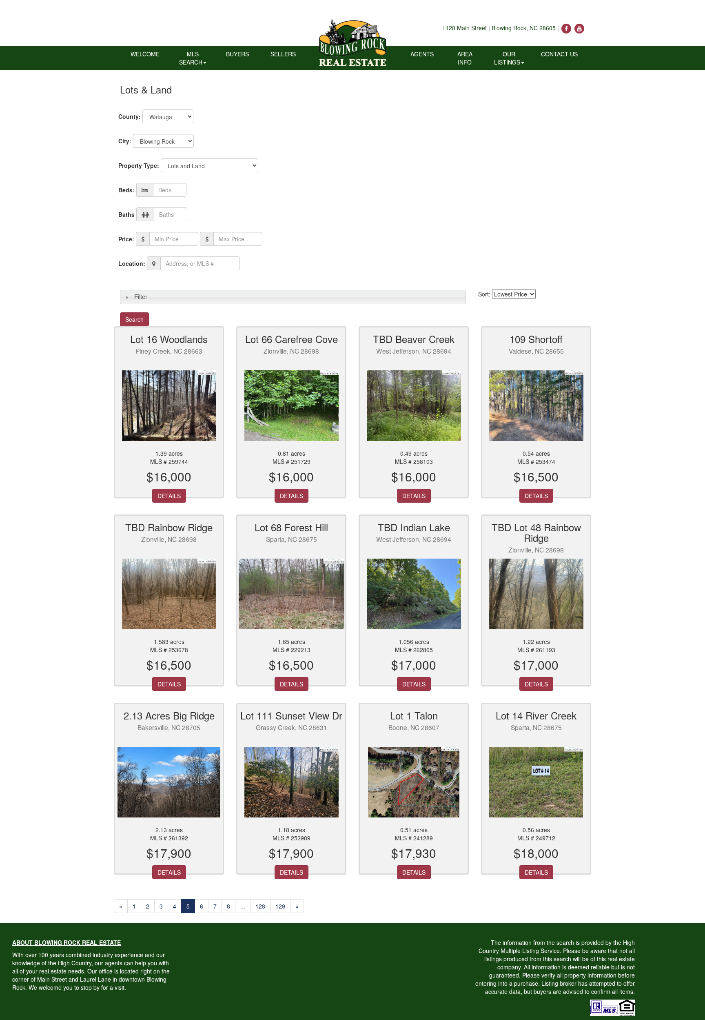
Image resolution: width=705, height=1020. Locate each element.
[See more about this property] (169, 405)
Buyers (237, 54)
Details (169, 496)
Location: (131, 263)
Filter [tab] (140, 296)
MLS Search (190, 58)
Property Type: (138, 165)
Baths (126, 214)
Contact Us (559, 54)
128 (260, 906)
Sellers (283, 54)
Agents (422, 54)
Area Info (464, 58)
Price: (126, 239)
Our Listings (507, 58)
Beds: (126, 190)
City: (124, 141)
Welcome (145, 54)
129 (280, 906)
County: (129, 116)
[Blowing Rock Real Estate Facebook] (567, 28)
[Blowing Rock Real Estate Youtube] (579, 28)
